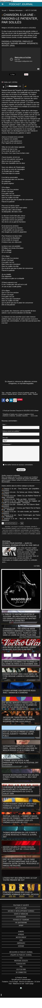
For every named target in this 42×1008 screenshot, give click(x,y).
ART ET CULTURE (31, 10)
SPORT (22, 532)
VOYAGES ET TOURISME (28, 533)
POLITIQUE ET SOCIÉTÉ (18, 526)
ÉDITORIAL (7, 526)
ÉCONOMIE (27, 526)
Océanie (21, 946)
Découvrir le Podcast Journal (21, 952)
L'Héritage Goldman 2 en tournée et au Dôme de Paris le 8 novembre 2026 (20, 663)
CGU (21, 958)
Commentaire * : (7, 444)
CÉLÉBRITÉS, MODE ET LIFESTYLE (11, 532)
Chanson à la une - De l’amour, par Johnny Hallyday (21, 492)
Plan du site (21, 963)
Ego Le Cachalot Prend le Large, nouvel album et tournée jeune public (19, 734)
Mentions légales (21, 961)
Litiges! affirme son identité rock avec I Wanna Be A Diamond (19, 692)
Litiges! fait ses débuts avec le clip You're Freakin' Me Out (20, 879)
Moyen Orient (21, 937)
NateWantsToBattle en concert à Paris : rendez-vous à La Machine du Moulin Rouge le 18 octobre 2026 (20, 748)
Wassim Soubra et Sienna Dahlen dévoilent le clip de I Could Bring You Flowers (19, 849)
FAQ (21, 966)
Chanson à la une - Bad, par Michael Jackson (21, 518)
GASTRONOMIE (25, 530)
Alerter (36, 410)
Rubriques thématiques (16, 10)
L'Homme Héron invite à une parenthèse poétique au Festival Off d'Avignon (20, 763)
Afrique (21, 934)
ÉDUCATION (30, 528)
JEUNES (4, 533)
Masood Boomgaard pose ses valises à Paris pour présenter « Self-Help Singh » (21, 777)
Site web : (5, 438)
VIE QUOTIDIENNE (34, 530)
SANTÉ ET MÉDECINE (14, 530)
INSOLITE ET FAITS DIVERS (14, 533)
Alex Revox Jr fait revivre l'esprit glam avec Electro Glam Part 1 (19, 648)
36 (22, 523)
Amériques (21, 943)
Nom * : (5, 424)
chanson (14, 392)
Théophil (35, 394)
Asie (21, 940)
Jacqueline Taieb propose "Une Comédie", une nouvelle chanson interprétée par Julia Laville (18, 719)
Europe (21, 931)
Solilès (30, 394)
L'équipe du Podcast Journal (21, 955)
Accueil (4, 10)
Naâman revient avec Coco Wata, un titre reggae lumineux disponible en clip (20, 676)
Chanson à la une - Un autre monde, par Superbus (21, 511)
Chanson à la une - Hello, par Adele (15, 499)
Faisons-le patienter (23, 392)
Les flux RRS (21, 969)
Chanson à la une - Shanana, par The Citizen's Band (21, 504)
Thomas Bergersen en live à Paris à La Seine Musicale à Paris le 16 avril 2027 (20, 835)
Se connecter (21, 972)
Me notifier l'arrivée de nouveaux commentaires (19, 464)
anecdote (8, 392)
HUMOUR (38, 533)
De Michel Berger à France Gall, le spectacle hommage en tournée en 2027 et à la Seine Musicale (20, 705)
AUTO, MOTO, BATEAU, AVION (32, 532)
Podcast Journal (21, 4)
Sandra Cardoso (22, 394)
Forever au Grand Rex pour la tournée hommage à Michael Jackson (21, 893)
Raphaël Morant (12, 394)
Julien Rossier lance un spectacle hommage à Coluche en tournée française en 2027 (19, 806)
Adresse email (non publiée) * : (12, 431)
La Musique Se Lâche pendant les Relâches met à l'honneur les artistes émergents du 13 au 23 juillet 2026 (18, 790)
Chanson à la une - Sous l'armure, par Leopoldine (21, 488)
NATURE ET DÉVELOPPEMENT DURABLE (21, 911)
